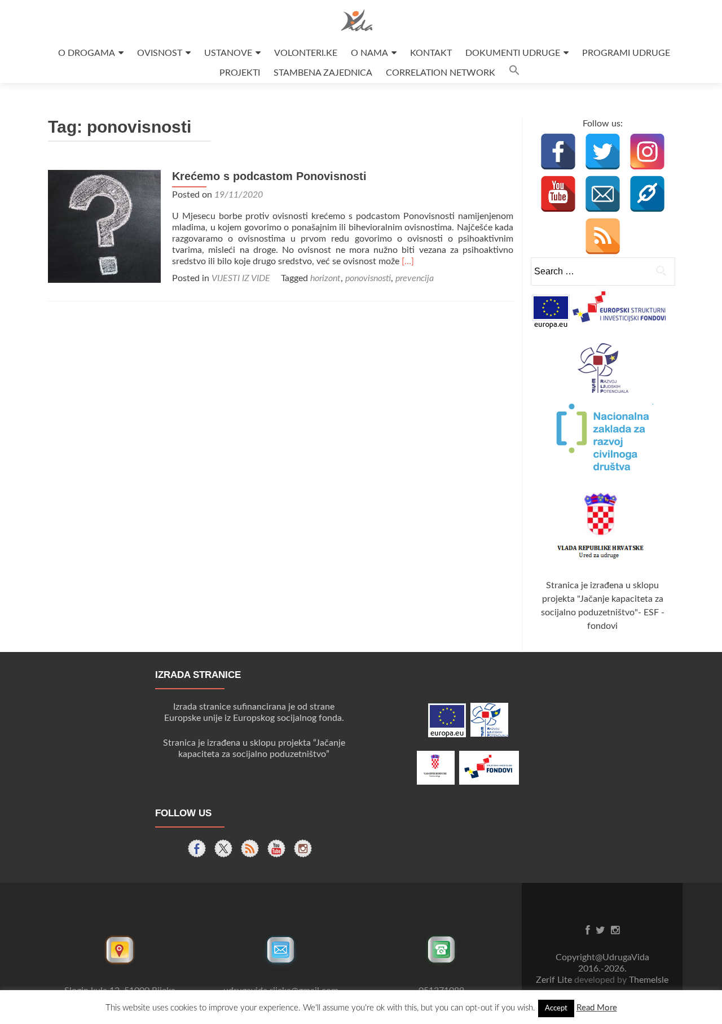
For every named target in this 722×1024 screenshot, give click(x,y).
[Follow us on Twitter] (223, 848)
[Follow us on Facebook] (197, 848)
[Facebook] (558, 151)
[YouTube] (558, 194)
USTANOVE (228, 53)
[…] (408, 261)
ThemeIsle (648, 979)
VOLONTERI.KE (305, 53)
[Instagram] (647, 151)
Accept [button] (556, 1008)
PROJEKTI (239, 72)
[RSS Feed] (602, 236)
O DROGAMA (86, 53)
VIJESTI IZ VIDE (241, 278)
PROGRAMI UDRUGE (626, 53)
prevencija (414, 278)
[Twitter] (602, 151)
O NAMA (369, 53)
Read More (596, 1008)
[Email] (602, 194)
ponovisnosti (368, 278)
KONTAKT (431, 53)
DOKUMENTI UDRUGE (512, 53)
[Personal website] (647, 194)
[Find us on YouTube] (276, 848)
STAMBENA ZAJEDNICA (323, 72)
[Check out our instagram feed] (303, 848)
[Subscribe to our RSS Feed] (250, 848)
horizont (325, 278)
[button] (514, 73)
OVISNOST (159, 53)
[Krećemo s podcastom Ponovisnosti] (104, 225)
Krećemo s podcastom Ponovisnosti (269, 176)
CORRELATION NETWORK (440, 72)
